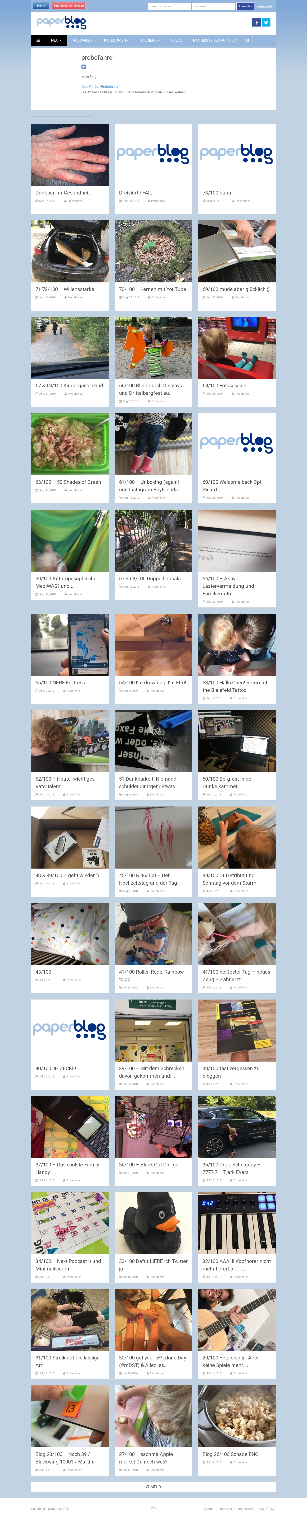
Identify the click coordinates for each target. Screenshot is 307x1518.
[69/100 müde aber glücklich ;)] (237, 251)
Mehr (156, 1487)
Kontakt (209, 1508)
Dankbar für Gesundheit (63, 193)
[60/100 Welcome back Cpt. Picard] (237, 444)
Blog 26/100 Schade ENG (231, 1454)
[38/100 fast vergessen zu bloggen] (237, 1031)
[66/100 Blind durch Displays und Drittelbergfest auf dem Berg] (153, 348)
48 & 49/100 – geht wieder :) (67, 875)
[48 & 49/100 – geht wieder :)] (70, 838)
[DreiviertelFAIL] (153, 155)
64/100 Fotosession (224, 386)
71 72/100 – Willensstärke (65, 289)
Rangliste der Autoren (215, 40)
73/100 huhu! (217, 193)
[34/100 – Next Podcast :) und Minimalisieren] (70, 1223)
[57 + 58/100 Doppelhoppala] (153, 541)
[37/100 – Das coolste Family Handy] (70, 1127)
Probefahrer (75, 200)
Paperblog (38, 1508)
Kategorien (115, 40)
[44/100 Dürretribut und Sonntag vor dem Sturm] (237, 838)
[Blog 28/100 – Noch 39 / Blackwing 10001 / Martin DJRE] (70, 1416)
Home (41, 5)
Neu (55, 40)
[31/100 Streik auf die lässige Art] (70, 1320)
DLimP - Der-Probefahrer (99, 87)
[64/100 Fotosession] (237, 348)
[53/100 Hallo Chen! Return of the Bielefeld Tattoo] (237, 645)
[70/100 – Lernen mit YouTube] (153, 251)
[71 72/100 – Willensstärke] (70, 251)
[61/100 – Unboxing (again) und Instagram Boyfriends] (153, 444)
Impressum (245, 1508)
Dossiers (148, 40)
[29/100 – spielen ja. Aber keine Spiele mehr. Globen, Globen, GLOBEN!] (237, 1320)
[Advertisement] (170, 22)
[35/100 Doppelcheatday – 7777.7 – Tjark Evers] (237, 1127)
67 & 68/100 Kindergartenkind (69, 386)
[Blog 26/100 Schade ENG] (237, 1416)
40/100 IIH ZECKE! (56, 1068)
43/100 (43, 972)
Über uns (226, 1508)
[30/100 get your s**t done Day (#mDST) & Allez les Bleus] (153, 1320)
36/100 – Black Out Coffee (148, 1165)
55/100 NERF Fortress (60, 683)
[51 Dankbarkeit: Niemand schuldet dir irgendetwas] (153, 741)
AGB (273, 1508)
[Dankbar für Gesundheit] (70, 155)
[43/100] (70, 934)
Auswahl (82, 40)
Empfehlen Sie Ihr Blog (68, 5)
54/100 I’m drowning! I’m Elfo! (152, 683)
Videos (176, 40)
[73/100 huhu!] (237, 155)
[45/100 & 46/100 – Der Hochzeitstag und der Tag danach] (153, 838)
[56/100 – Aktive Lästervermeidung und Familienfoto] (237, 541)
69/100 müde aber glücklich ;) (236, 289)
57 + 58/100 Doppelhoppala (150, 579)
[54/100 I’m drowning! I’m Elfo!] (153, 645)
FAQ (261, 1508)
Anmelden (245, 6)
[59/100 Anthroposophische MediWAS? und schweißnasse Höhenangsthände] (70, 541)
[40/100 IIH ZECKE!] (70, 1031)
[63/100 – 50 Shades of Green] (70, 444)
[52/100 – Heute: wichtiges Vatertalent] (70, 741)
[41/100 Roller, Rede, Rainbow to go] (153, 934)
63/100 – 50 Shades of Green (68, 482)
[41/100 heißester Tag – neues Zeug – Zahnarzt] (237, 934)
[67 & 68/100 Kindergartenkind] (70, 348)
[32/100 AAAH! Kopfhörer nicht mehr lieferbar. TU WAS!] (237, 1223)
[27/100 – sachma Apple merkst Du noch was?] (153, 1416)
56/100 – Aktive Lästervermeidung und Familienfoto (228, 586)
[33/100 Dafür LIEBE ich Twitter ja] (153, 1223)
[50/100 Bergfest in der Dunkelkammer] (237, 741)
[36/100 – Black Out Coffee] (153, 1127)
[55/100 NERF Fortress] (70, 645)
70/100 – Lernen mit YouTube (152, 289)
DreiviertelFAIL (135, 193)
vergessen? (265, 6)
